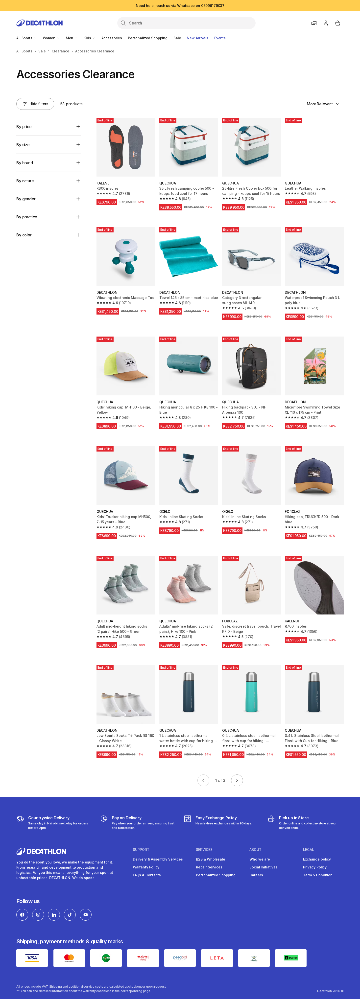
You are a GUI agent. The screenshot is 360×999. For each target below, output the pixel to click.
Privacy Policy (315, 867)
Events (220, 38)
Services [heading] (204, 850)
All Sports (24, 38)
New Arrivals (197, 38)
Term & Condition (318, 875)
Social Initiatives (263, 867)
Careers (256, 875)
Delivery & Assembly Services (158, 859)
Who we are (259, 859)
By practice (26, 216)
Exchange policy (317, 859)
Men (70, 38)
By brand (24, 162)
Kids (88, 38)
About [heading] (255, 850)
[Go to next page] (237, 780)
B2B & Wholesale (210, 859)
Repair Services (209, 867)
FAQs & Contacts (147, 875)
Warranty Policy (146, 867)
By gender (26, 198)
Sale (177, 38)
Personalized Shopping (148, 38)
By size (23, 144)
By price (24, 126)
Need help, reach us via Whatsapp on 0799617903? (180, 5)
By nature (25, 180)
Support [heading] (141, 850)
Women (49, 38)
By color (24, 234)
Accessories (111, 38)
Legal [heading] (308, 850)
